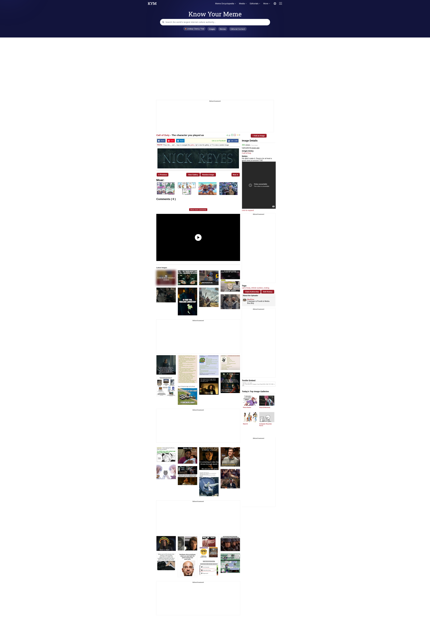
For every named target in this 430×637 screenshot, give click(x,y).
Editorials (254, 3)
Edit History (267, 292)
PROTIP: (160, 145)
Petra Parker (247, 407)
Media (241, 3)
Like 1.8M (233, 141)
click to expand (248, 210)
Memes (223, 29)
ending (266, 288)
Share (162, 141)
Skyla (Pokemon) (264, 407)
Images (212, 29)
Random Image (208, 175)
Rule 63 (245, 424)
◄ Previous (162, 175)
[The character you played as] (198, 158)
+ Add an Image (259, 136)
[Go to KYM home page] (152, 4)
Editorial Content (238, 29)
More (266, 3)
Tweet (181, 141)
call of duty (246, 288)
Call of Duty (163, 135)
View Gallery (193, 175)
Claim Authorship (252, 292)
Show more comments (198, 210)
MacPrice (250, 299)
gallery (192, 145)
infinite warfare (257, 288)
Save (172, 141)
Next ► (236, 175)
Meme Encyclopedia (225, 3)
